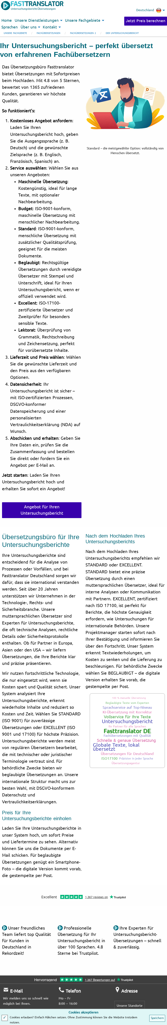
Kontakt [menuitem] (50, 27)
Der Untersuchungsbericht (122, 33)
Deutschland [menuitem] (145, 10)
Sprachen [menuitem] (9, 27)
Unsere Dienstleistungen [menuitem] (37, 20)
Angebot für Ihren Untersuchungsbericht (42, 510)
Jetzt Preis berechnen (145, 21)
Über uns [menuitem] (28, 27)
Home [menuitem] (6, 20)
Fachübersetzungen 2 (83, 33)
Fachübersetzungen (48, 33)
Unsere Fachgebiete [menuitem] (82, 20)
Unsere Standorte (130, 1005)
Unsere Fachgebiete (15, 33)
